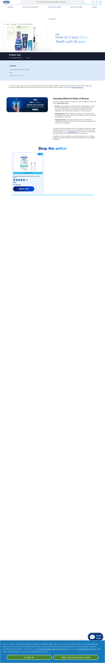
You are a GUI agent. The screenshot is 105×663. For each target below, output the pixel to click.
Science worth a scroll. (16, 75)
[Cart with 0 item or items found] (100, 2)
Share (27, 58)
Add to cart (24, 189)
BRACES (57, 34)
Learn (94, 7)
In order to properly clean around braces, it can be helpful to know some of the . (74, 102)
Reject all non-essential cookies (75, 657)
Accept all (29, 657)
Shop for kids (76, 7)
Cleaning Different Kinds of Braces (19, 69)
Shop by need (54, 7)
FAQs (10, 72)
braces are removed (77, 87)
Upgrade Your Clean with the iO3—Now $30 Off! (53, 2)
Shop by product (30, 7)
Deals (10, 7)
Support (52, 19)
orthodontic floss (72, 132)
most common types (62, 103)
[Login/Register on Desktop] (96, 2)
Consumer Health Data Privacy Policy (52, 649)
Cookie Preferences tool (86, 649)
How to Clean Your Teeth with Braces (71, 39)
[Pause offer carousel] (82, 2)
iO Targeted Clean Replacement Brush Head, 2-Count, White (26, 177)
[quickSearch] (92, 2)
